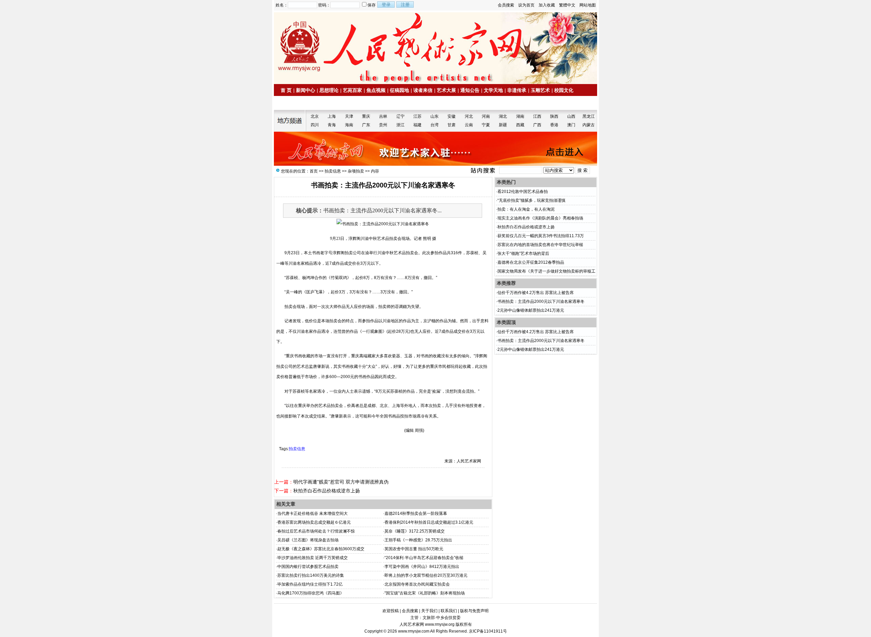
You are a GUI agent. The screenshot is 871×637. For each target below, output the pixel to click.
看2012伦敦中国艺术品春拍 (522, 191)
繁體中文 (567, 5)
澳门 (571, 124)
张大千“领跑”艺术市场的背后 (523, 253)
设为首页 (526, 5)
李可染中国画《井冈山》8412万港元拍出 (421, 566)
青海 (332, 124)
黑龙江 (588, 116)
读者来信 (422, 90)
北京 (315, 116)
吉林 (383, 116)
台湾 (434, 124)
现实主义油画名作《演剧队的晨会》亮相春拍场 (540, 218)
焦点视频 (375, 90)
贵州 (383, 124)
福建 (417, 124)
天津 (349, 116)
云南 (469, 124)
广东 (366, 124)
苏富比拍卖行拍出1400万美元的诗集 (310, 575)
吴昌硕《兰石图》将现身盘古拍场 (308, 540)
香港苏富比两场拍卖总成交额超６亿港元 (314, 522)
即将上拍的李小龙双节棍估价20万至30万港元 (425, 575)
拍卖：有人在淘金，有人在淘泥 (526, 209)
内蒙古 (588, 124)
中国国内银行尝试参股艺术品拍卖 (308, 566)
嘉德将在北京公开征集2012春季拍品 (530, 262)
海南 (349, 124)
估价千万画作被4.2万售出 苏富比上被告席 (535, 292)
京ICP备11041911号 (488, 631)
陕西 (554, 116)
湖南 (520, 116)
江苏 (417, 116)
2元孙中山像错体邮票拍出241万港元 (530, 310)
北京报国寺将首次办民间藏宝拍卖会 (417, 584)
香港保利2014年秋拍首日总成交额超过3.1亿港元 (428, 522)
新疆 (503, 124)
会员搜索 (506, 5)
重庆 (366, 116)
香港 (554, 124)
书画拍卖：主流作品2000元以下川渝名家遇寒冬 (541, 301)
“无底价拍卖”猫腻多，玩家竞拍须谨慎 (531, 200)
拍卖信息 (292, 103)
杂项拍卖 (356, 171)
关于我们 (429, 610)
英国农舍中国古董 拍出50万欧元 (413, 548)
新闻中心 (305, 90)
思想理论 (329, 90)
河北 (469, 116)
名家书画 (316, 103)
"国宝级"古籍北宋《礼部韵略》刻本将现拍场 (424, 593)
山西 (571, 116)
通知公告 (469, 90)
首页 (314, 171)
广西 (537, 124)
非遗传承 (516, 90)
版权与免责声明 (474, 610)
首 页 (286, 90)
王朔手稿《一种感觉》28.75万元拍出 (418, 540)
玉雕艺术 (540, 90)
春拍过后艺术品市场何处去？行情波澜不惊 (316, 531)
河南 (486, 116)
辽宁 (400, 116)
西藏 (520, 124)
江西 (537, 116)
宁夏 (486, 124)
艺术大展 (446, 90)
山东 (434, 116)
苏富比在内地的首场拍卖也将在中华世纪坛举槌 (540, 244)
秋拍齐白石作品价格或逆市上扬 (326, 490)
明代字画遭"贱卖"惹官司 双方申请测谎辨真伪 (341, 482)
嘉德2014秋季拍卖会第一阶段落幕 (415, 513)
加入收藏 (547, 5)
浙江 (400, 124)
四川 (315, 124)
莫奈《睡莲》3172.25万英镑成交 (414, 531)
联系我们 (449, 610)
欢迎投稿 (390, 610)
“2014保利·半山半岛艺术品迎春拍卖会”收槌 (423, 557)
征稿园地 (399, 90)
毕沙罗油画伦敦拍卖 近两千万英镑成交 (312, 557)
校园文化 (563, 90)
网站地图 (587, 5)
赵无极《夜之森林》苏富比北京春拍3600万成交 (320, 548)
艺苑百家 (352, 90)
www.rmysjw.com (413, 631)
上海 (332, 116)
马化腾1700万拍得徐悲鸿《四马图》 (310, 593)
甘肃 (451, 124)
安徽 (451, 116)
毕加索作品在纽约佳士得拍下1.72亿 (310, 584)
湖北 (503, 116)
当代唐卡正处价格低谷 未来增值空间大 (312, 513)
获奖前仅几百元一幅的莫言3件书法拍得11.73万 (540, 235)
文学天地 (493, 90)
